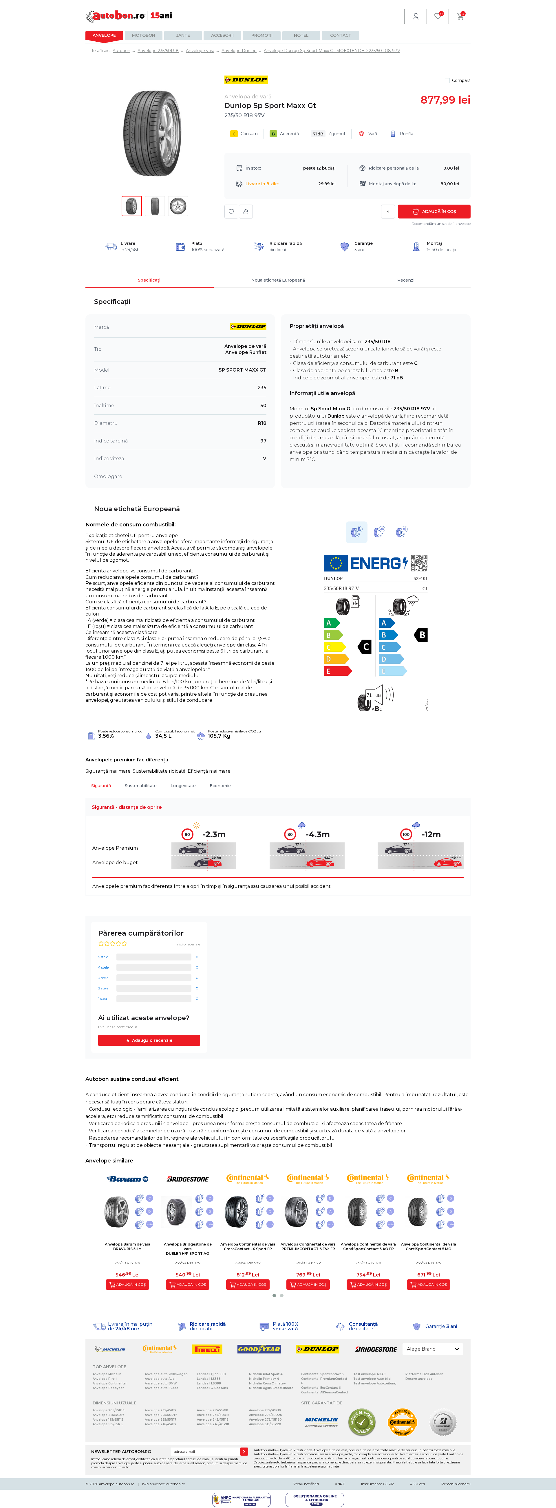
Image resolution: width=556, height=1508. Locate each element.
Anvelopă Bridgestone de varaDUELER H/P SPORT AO (188, 1249)
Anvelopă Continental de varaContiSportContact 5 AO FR (368, 1246)
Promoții (261, 35)
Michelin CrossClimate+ (267, 1383)
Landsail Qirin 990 (211, 1374)
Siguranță (101, 785)
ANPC (340, 1484)
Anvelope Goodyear (108, 1388)
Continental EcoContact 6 (321, 1388)
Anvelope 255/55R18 (212, 1410)
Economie (220, 785)
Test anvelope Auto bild (372, 1379)
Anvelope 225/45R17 (108, 1415)
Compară (461, 80)
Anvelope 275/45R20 (265, 1419)
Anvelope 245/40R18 (213, 1424)
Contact (340, 35)
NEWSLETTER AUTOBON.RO (121, 1451)
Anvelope (104, 35)
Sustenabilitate (141, 785)
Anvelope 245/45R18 (212, 1419)
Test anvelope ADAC (369, 1374)
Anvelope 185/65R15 (108, 1424)
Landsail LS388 (209, 1383)
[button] (274, 1295)
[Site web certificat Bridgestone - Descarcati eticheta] (443, 1435)
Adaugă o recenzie (152, 1040)
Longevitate (183, 785)
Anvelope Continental (110, 1383)
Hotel (301, 35)
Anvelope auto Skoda (161, 1388)
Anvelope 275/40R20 (265, 1415)
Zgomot (329, 134)
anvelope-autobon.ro (116, 1484)
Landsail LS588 (209, 1379)
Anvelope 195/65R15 (108, 1419)
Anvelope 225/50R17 (161, 1415)
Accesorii (222, 35)
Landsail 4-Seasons (212, 1388)
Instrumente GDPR (377, 1484)
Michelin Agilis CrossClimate (271, 1388)
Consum (245, 134)
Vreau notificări (306, 1484)
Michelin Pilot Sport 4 (265, 1374)
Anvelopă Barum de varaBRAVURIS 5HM (127, 1246)
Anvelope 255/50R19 (265, 1410)
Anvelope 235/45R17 (160, 1410)
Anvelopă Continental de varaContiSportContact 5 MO (428, 1246)
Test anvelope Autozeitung (374, 1383)
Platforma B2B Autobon (424, 1374)
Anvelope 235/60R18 (213, 1415)
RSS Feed (417, 1484)
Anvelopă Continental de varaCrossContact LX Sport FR (247, 1246)
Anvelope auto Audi (160, 1379)
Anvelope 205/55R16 (109, 1410)
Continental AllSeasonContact (324, 1392)
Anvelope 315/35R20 (265, 1424)
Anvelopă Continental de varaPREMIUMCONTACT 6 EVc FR (308, 1246)
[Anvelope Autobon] (128, 16)
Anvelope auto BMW (161, 1383)
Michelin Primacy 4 (264, 1379)
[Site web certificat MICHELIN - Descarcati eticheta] (321, 1435)
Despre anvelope (419, 1379)
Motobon (143, 35)
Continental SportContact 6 (322, 1374)
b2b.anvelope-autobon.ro (163, 1484)
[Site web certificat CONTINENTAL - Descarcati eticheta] (402, 1435)
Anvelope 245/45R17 (160, 1424)
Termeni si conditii (456, 1484)
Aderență (285, 134)
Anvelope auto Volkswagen (166, 1374)
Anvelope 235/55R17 (160, 1419)
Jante (183, 35)
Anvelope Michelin (107, 1374)
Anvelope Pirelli (105, 1379)
